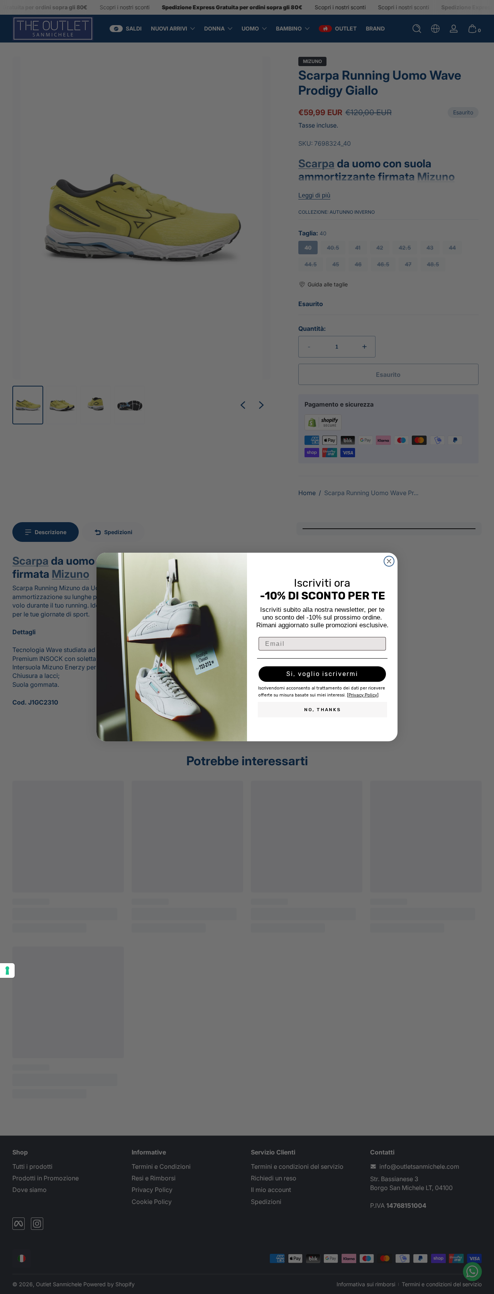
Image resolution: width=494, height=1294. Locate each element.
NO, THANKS (322, 709)
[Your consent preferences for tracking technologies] (7, 970)
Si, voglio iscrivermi (322, 674)
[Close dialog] (389, 561)
